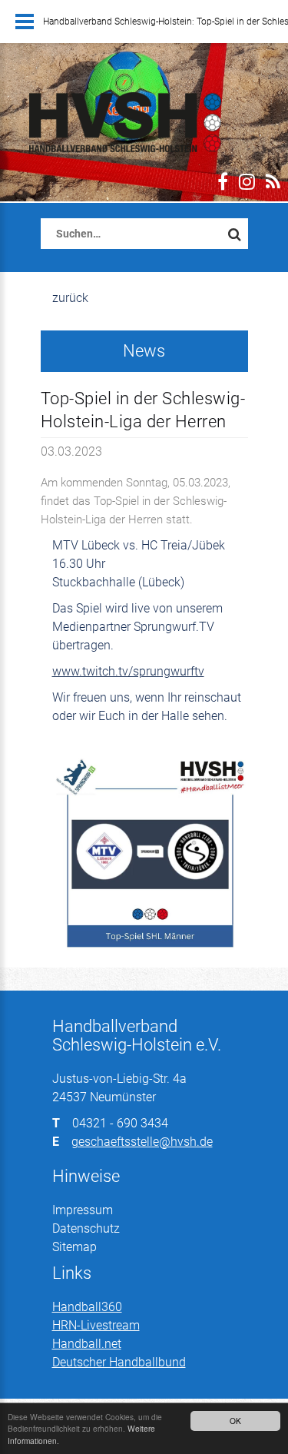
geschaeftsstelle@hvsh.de (142, 1141)
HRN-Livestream (96, 1325)
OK (235, 1420)
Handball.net (86, 1343)
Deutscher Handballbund (119, 1362)
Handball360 (87, 1307)
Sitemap (74, 1247)
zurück (70, 297)
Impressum (82, 1210)
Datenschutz (86, 1228)
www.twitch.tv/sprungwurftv (128, 671)
